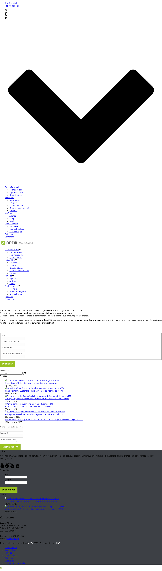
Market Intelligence (17, 229)
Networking (10, 197)
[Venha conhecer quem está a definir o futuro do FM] (29, 404)
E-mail (5, 335)
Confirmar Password (12, 353)
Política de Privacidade (15, 563)
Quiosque (9, 234)
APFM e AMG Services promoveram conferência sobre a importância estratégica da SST (44, 419)
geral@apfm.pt (12, 538)
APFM (30, 543)
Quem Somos (15, 195)
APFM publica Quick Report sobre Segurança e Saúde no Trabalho (34, 414)
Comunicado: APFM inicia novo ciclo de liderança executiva (31, 383)
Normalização (15, 231)
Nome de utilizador (11, 341)
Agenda (12, 216)
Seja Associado (16, 192)
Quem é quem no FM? (19, 208)
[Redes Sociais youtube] (17, 467)
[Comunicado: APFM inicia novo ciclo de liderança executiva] (32, 380)
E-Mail (8, 479)
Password (7, 347)
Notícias (8, 213)
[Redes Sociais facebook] (2, 467)
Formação (14, 226)
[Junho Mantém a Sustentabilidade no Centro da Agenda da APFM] (35, 388)
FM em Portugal (12, 187)
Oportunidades (16, 205)
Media (12, 221)
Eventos (13, 203)
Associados (14, 200)
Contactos (9, 236)
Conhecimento (11, 223)
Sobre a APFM (15, 189)
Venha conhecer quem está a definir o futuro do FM (28, 406)
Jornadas (13, 210)
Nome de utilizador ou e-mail (11, 427)
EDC (58, 543)
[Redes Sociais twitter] (12, 467)
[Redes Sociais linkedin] (7, 467)
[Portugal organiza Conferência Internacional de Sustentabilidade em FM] (38, 396)
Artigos (12, 218)
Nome (8, 474)
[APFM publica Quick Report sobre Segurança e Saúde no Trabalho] (35, 411)
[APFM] (17, 245)
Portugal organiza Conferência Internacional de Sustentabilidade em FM (37, 398)
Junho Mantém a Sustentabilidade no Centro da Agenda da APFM (34, 391)
